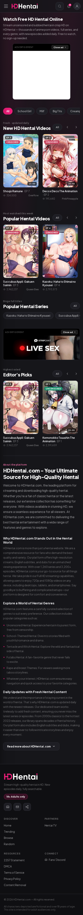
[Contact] (17, 807)
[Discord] (8, 807)
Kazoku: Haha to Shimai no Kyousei (28, 315)
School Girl (24, 111)
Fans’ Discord (57, 859)
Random (9, 844)
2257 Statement (14, 860)
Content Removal (15, 885)
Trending (9, 831)
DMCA (8, 866)
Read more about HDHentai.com (29, 746)
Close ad (58, 47)
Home (7, 825)
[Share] (27, 807)
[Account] (77, 6)
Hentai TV (51, 825)
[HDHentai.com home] (25, 6)
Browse (8, 837)
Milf (42, 111)
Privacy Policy (12, 878)
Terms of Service (14, 872)
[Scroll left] (67, 127)
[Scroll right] (76, 127)
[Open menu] (6, 6)
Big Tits (57, 111)
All (7, 111)
